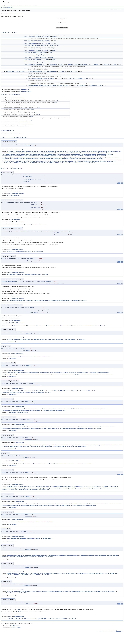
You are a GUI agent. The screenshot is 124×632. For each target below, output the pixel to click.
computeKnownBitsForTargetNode (35, 85)
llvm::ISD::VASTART (48, 162)
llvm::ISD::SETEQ (19, 556)
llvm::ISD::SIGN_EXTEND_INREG (8, 161)
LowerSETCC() (72, 488)
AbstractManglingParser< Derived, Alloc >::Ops (17, 325)
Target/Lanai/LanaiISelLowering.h (14, 13)
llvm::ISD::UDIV (103, 161)
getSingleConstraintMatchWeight (35, 75)
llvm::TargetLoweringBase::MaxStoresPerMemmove (100, 154)
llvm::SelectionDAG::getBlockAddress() (22, 339)
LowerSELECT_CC (31, 55)
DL (12, 339)
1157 (10, 442)
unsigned (9, 71)
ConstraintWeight (23, 75)
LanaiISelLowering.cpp (18, 149)
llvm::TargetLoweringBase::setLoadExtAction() (11, 158)
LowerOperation (31, 36)
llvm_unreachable (87, 486)
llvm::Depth (35, 224)
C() (28, 325)
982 (9, 589)
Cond (8, 356)
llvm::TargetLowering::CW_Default (30, 300)
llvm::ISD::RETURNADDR (113, 488)
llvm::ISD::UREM (15, 162)
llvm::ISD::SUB (78, 161)
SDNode (39, 82)
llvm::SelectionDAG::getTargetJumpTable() (112, 445)
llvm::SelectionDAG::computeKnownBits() (22, 224)
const (40, 34)
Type (108, 64)
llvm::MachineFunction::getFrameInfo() (64, 408)
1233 (10, 571)
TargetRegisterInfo (51, 71)
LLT (49, 68)
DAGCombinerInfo (47, 82)
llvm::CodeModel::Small (107, 374)
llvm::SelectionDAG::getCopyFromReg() (38, 390)
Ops (74, 78)
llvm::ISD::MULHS (88, 155)
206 (9, 272)
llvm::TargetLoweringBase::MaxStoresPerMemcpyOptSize (76, 154)
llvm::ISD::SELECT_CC (61, 157)
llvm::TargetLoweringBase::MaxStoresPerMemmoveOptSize (14, 155)
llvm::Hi (47, 339)
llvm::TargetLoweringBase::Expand (63, 152)
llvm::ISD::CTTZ (20, 152)
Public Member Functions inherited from (15, 89)
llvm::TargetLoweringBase (25, 91)
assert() (29, 555)
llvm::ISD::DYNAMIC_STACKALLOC (47, 152)
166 (9, 484)
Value (19, 609)
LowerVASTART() (97, 488)
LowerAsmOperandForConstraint (35, 78)
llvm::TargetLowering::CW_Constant (15, 300)
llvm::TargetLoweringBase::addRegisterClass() (23, 151)
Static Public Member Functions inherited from (18, 120)
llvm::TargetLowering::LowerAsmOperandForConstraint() (80, 325)
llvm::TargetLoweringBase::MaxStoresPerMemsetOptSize (63, 155)
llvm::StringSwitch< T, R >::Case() (14, 274)
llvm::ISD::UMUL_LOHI (6, 162)
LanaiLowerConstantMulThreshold (62, 463)
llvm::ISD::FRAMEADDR (57, 486)
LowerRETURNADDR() (23, 412)
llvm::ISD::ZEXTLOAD (91, 162)
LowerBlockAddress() (96, 486)
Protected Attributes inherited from (15, 125)
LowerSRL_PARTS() (89, 488)
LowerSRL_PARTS (31, 61)
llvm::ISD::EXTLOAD (75, 152)
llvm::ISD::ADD (10, 151)
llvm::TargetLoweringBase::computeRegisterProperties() (96, 151)
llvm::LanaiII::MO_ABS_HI (59, 339)
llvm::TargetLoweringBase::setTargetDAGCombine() (90, 160)
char (42, 68)
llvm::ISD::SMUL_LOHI (20, 161)
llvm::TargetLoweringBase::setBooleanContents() (77, 157)
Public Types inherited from (12, 97)
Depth (95, 85)
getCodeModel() (19, 372)
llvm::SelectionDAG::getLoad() (98, 408)
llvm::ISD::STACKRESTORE (58, 161)
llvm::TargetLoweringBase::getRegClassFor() (44, 505)
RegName (46, 68)
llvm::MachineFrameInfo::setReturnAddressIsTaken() (84, 505)
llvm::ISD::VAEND (40, 162)
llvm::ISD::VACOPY (32, 162)
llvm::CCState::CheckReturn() (13, 195)
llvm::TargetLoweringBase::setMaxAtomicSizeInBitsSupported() (37, 158)
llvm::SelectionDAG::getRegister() (80, 372)
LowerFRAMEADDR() (20, 488)
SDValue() (73, 463)
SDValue (25, 36)
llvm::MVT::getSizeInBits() (109, 573)
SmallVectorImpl (75, 64)
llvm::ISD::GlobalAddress (103, 152)
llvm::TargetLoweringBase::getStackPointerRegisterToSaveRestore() (16, 392)
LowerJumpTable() (40, 488)
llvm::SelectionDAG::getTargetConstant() (46, 325)
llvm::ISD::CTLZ (4, 152)
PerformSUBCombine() (50, 618)
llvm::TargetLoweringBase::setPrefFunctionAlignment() (36, 160)
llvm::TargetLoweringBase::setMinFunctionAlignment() (63, 158)
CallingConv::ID (40, 64)
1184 (10, 553)
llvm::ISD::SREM (39, 161)
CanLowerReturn (31, 64)
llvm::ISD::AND (37, 151)
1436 (10, 221)
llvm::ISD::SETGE (27, 556)
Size (33, 392)
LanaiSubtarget (58, 34)
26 (8, 133)
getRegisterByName (32, 68)
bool (26, 64)
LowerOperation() (12, 341)
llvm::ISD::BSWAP (80, 151)
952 (9, 536)
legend (62, 29)
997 (9, 388)
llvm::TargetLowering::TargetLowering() (90, 161)
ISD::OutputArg (83, 64)
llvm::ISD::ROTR (28, 157)
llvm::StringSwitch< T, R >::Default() (29, 274)
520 (9, 193)
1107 (10, 424)
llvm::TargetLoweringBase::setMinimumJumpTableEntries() (89, 158)
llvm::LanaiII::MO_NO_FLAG (86, 374)
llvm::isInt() (58, 325)
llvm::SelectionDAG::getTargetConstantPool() (99, 372)
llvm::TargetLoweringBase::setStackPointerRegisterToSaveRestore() (64, 160)
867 (9, 460)
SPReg (35, 392)
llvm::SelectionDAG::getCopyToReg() (56, 390)
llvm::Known (43, 224)
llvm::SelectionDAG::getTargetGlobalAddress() (11, 428)
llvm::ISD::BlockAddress (46, 151)
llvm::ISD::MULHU (96, 155)
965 (9, 519)
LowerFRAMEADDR (31, 47)
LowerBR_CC (30, 41)
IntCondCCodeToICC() (47, 356)
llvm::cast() (9, 339)
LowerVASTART (31, 62)
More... (57, 100)
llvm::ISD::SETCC (92, 157)
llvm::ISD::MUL (80, 155)
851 (9, 353)
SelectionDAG (45, 36)
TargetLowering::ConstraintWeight (9, 281)
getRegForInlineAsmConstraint (35, 71)
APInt (67, 85)
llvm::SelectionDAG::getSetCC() (100, 555)
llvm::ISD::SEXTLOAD (107, 160)
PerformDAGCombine (32, 82)
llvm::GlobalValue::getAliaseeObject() (22, 426)
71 (9, 149)
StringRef (61, 71)
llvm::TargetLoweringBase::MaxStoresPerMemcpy (52, 154)
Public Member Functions (112, 9)
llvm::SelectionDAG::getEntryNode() (47, 408)
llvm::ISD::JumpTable (20, 154)
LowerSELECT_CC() (65, 488)
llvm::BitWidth (10, 224)
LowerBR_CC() (105, 486)
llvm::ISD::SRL (41, 556)
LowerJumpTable (31, 50)
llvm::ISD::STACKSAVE (69, 161)
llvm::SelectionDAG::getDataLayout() (31, 372)
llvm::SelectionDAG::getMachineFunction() (10, 410)
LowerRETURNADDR (32, 54)
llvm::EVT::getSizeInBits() (112, 555)
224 (9, 249)
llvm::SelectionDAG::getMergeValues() (72, 390)
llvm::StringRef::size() (38, 251)
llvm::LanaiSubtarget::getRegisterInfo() (89, 152)
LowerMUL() (47, 488)
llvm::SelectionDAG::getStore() (107, 591)
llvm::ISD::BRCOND (71, 151)
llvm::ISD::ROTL (21, 157)
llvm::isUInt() (64, 325)
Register (25, 68)
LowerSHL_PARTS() (80, 488)
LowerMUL (30, 52)
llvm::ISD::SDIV (36, 157)
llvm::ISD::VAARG (23, 162)
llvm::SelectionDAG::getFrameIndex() (38, 591)
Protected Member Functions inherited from (16, 122)
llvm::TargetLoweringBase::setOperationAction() (12, 160)
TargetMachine (45, 34)
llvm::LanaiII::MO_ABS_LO (70, 339)
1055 (10, 406)
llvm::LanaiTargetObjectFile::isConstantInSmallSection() (39, 374)
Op (40, 36)
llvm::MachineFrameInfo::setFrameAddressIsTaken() (54, 410)
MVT (71, 71)
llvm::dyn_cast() (33, 325)
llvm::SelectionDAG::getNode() (38, 339)
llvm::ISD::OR (103, 155)
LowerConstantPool (32, 43)
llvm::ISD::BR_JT (63, 151)
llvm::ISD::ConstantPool (115, 151)
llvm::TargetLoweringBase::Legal (33, 154)
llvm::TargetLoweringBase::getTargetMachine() (11, 374)
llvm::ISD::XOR (56, 162)
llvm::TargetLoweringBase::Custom (31, 152)
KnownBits (55, 85)
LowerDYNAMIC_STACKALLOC (34, 45)
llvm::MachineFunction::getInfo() (54, 591)
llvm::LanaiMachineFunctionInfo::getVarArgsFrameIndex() (14, 592)
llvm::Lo (51, 339)
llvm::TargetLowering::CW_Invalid (46, 300)
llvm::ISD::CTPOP (12, 152)
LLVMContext (95, 64)
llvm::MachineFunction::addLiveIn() (21, 503)
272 (9, 322)
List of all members (120, 9)
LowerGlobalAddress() (30, 488)
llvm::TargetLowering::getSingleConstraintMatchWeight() (67, 300)
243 (9, 298)
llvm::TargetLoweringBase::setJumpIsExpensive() (107, 157)
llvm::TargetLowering (24, 89)
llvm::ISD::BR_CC (56, 151)
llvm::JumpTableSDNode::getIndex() (46, 445)
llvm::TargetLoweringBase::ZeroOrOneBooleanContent (72, 162)
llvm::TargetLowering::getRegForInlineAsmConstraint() (19, 251)
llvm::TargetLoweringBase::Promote (9, 157)
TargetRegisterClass (20, 71)
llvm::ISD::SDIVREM (44, 157)
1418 (10, 616)
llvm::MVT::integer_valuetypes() (8, 154)
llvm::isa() (84, 300)
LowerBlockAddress (32, 40)
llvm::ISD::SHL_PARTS (116, 160)
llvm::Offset (37, 410)
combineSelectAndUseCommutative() (28, 618)
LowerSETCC (30, 57)
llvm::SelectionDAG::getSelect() (86, 555)
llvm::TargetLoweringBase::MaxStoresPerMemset (39, 155)
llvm (1, 7)
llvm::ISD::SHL (79, 463)
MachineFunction (53, 64)
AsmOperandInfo (48, 75)
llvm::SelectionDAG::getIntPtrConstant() (82, 408)
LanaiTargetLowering (8, 7)
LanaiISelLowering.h (16, 133)
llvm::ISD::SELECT (52, 157)
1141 (10, 337)
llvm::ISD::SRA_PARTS (30, 161)
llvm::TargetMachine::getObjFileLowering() (63, 372)
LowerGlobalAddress (32, 48)
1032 (10, 501)
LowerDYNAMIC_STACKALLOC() (8, 488)
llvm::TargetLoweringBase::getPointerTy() (90, 426)
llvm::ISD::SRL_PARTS (47, 161)
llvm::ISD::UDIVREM (111, 161)
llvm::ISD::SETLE (23, 574)
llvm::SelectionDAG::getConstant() (18, 356)
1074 (10, 370)
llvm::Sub (48, 392)
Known (60, 85)
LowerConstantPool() (113, 486)
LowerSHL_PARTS (31, 59)
